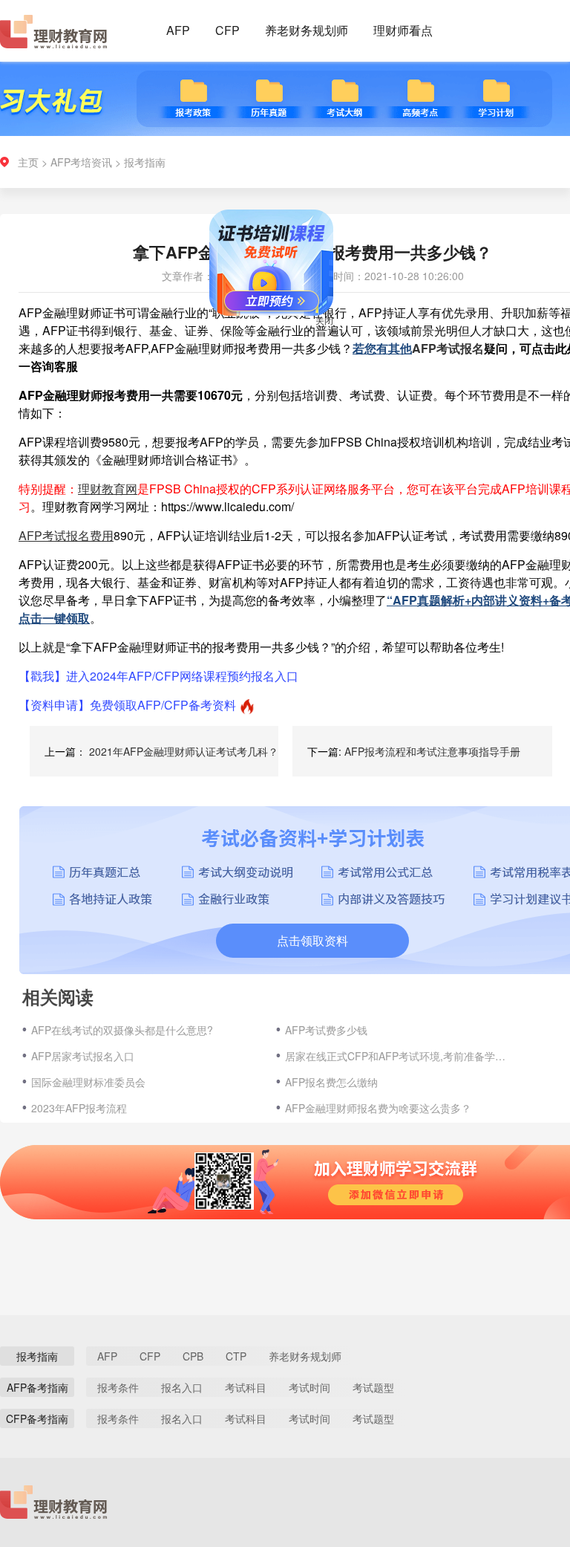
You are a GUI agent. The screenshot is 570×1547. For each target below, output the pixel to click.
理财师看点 (403, 30)
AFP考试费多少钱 (326, 1029)
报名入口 (182, 1387)
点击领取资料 (312, 940)
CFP (227, 30)
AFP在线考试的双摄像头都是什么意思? (122, 1029)
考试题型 (373, 1387)
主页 (28, 162)
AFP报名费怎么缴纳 (331, 1081)
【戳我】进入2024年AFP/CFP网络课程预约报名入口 (158, 675)
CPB (193, 1356)
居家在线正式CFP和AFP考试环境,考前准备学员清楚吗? (400, 1055)
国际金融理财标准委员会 (88, 1081)
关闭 (342, 337)
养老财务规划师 (306, 30)
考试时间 (309, 1387)
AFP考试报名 (448, 348)
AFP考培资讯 (81, 162)
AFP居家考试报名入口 (82, 1055)
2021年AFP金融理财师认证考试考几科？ (183, 751)
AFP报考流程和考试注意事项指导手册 (432, 751)
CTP (236, 1356)
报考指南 (145, 162)
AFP (178, 30)
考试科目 (245, 1387)
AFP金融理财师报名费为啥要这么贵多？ (378, 1107)
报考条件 (118, 1387)
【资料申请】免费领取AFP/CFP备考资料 (127, 704)
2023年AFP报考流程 (79, 1107)
